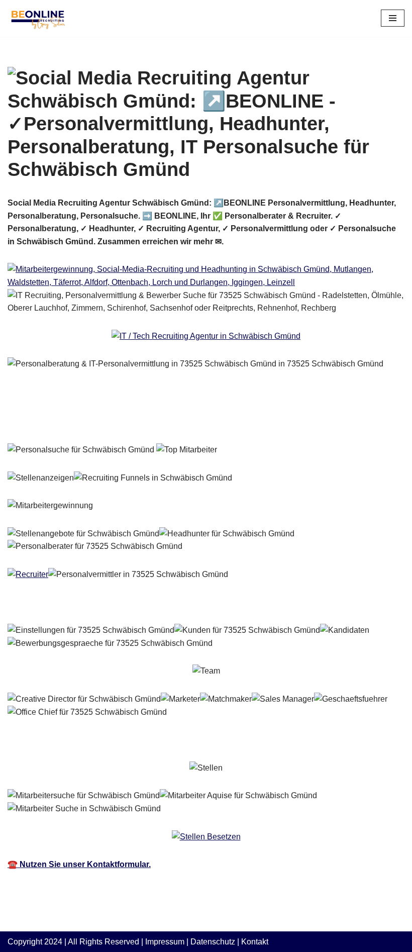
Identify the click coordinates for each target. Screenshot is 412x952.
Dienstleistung (190, 421)
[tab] (75, 421)
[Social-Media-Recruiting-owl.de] (38, 18)
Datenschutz (212, 941)
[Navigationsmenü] (392, 18)
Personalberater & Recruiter (75, 421)
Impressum (164, 941)
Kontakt (254, 941)
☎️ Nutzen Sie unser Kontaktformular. (79, 864)
